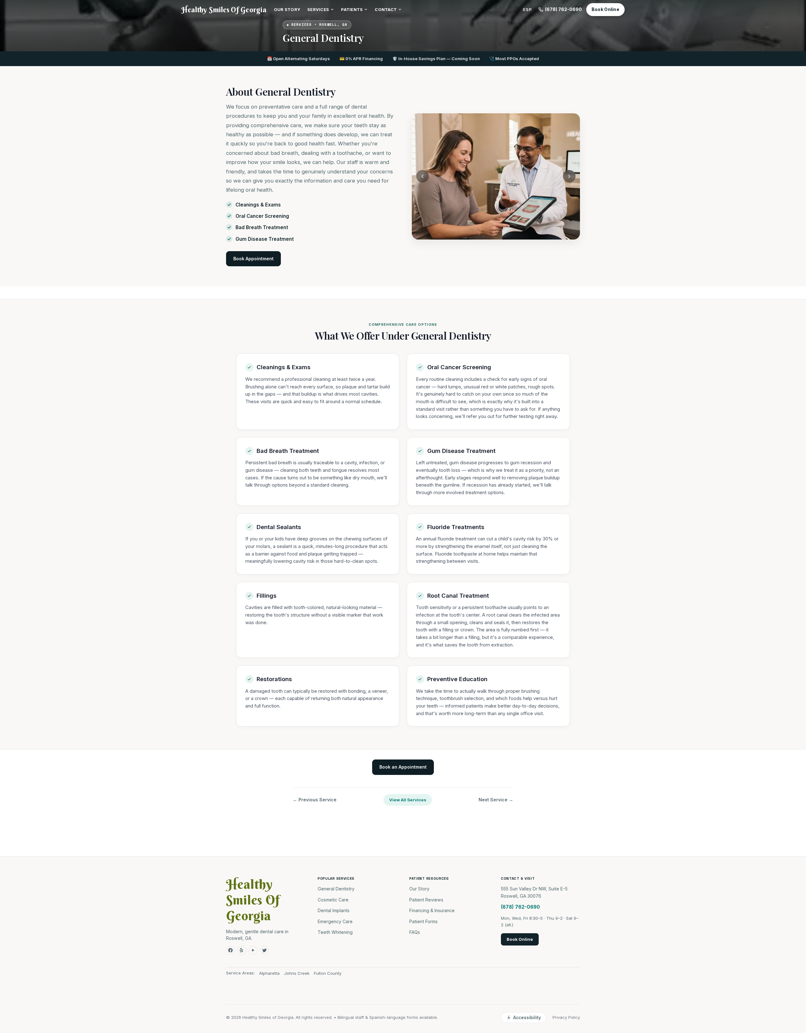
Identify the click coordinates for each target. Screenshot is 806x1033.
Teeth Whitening (335, 932)
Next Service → (496, 799)
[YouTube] (253, 950)
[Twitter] (264, 950)
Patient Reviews (426, 899)
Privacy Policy (566, 1017)
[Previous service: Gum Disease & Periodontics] (422, 176)
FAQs (414, 932)
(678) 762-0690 (563, 9)
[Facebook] (230, 950)
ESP (527, 9)
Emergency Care (335, 921)
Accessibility (527, 1017)
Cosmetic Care (333, 899)
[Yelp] (241, 950)
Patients (352, 9)
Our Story (287, 9)
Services (318, 9)
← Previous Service (315, 799)
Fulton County (327, 973)
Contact (386, 9)
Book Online (605, 9)
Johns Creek (296, 973)
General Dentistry (336, 888)
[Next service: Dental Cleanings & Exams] (569, 176)
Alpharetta (269, 973)
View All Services (407, 799)
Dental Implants (333, 910)
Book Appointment (253, 258)
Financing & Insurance (432, 910)
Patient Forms (423, 921)
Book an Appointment (403, 767)
